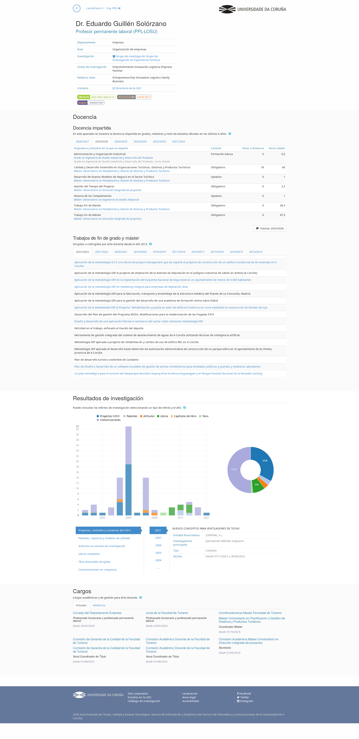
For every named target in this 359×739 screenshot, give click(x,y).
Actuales (81, 605)
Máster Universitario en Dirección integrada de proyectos (107, 190)
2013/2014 (255, 251)
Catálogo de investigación (144, 701)
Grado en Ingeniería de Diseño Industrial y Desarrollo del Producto (113, 157)
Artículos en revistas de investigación (102, 546)
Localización (189, 693)
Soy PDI (112, 8)
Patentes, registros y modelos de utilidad (104, 538)
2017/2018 (178, 251)
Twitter (244, 697)
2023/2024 (140, 141)
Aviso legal (189, 697)
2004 (158, 560)
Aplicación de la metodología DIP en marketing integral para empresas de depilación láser (131, 286)
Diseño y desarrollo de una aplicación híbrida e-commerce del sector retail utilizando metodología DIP (138, 321)
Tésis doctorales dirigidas (95, 561)
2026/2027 (82, 141)
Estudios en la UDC (139, 697)
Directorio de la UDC (128, 88)
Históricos (99, 605)
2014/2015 (236, 251)
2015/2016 (217, 251)
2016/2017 (197, 251)
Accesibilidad (190, 701)
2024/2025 (120, 141)
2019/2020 (140, 251)
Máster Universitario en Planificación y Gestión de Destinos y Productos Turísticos (122, 171)
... (158, 567)
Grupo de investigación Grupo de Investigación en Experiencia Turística (136, 58)
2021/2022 (178, 141)
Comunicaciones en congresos (98, 569)
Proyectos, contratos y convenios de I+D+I (105, 530)
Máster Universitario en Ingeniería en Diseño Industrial (106, 199)
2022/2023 (159, 141)
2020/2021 (120, 251)
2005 (158, 552)
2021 (158, 530)
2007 (158, 538)
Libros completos (89, 554)
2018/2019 (159, 251)
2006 (158, 545)
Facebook (245, 693)
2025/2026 (101, 141)
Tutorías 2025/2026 (271, 228)
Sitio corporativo (138, 693)
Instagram (246, 701)
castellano (94, 8)
